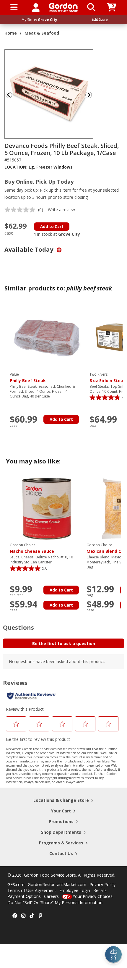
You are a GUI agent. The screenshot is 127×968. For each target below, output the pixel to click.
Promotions (61, 821)
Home (10, 33)
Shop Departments (61, 832)
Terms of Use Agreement (31, 890)
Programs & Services (61, 843)
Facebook (15, 916)
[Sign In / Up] (35, 7)
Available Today (29, 249)
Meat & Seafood (42, 33)
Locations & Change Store (61, 800)
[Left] (8, 95)
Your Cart (61, 811)
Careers (51, 896)
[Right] (91, 95)
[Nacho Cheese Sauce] (47, 508)
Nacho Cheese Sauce (32, 548)
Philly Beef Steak (28, 377)
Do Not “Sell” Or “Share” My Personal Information (54, 902)
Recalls (100, 890)
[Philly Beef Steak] (47, 337)
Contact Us (61, 853)
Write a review (61, 209)
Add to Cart (52, 226)
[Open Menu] (14, 7)
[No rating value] (21, 210)
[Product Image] (49, 93)
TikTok (32, 916)
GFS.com (16, 884)
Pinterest (40, 916)
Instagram (23, 916)
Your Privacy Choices (93, 896)
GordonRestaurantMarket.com (57, 884)
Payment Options (24, 896)
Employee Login (74, 890)
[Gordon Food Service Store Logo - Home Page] (64, 7)
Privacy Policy (102, 884)
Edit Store (100, 19)
